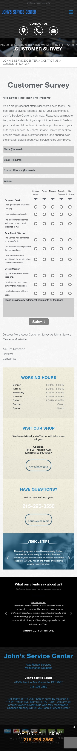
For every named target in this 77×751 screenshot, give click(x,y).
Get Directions (38, 467)
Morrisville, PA (38, 602)
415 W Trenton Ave (32, 44)
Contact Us (9, 358)
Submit (38, 321)
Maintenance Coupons (38, 667)
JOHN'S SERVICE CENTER (20, 60)
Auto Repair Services (38, 664)
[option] (38, 551)
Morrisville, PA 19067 (61, 44)
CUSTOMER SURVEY (16, 63)
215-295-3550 (8, 44)
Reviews (8, 353)
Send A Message (38, 521)
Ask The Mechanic (14, 349)
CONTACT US (49, 60)
